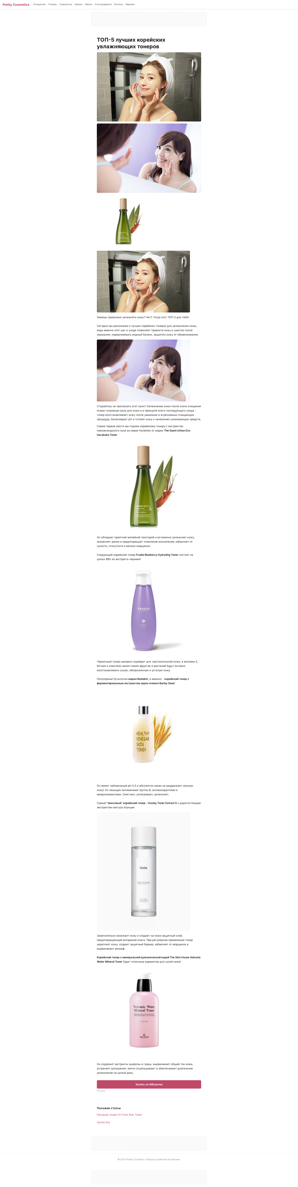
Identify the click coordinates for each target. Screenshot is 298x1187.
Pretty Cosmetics (16, 4)
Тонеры (52, 4)
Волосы (118, 4)
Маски (88, 4)
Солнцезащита (103, 4)
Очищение (39, 4)
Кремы (78, 4)
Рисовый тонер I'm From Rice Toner (119, 1114)
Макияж (130, 4)
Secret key (103, 1122)
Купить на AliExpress (149, 1084)
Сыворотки (65, 4)
